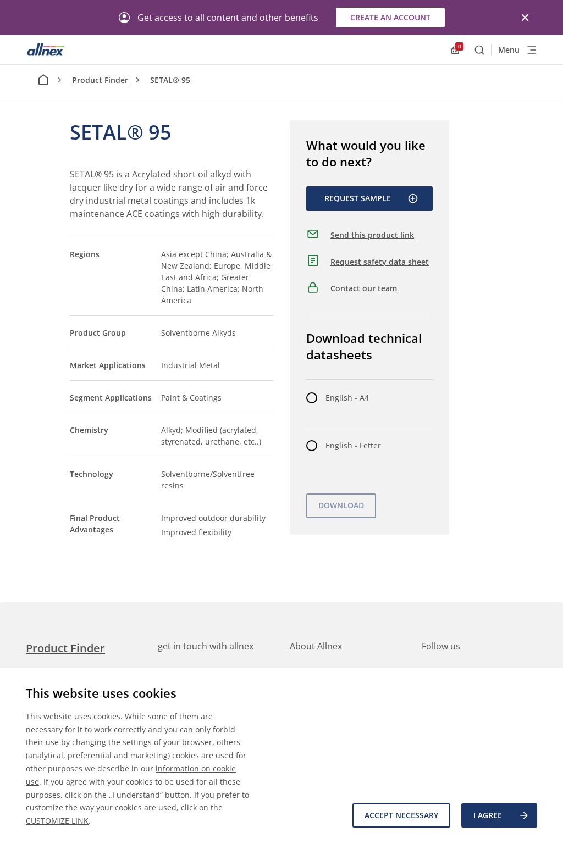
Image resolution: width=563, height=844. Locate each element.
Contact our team (363, 288)
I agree (487, 815)
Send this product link (372, 235)
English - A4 (347, 397)
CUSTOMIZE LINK (57, 820)
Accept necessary (401, 815)
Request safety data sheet (379, 262)
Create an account (390, 17)
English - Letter (353, 445)
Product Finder (100, 80)
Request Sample (357, 198)
